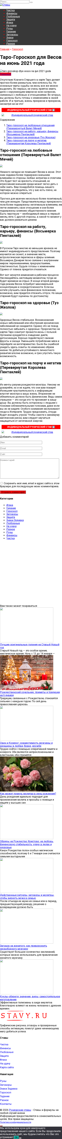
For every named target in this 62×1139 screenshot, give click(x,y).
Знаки (9, 37)
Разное (10, 43)
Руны (9, 28)
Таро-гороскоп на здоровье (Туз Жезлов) (30, 137)
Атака (9, 22)
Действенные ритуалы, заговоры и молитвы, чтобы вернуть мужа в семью (27, 897)
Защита (10, 19)
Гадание (11, 31)
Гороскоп (11, 40)
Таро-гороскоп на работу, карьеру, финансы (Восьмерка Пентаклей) (32, 133)
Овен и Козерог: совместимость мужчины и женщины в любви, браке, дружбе (26, 744)
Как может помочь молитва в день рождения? (28, 793)
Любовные (13, 16)
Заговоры (12, 34)
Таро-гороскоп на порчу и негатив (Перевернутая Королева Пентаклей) (28, 142)
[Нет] (20, 1138)
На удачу (11, 25)
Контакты (6, 1103)
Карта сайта (7, 1067)
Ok (16, 1137)
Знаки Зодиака (15, 520)
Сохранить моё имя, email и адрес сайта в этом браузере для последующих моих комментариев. (29, 485)
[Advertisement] (31, 573)
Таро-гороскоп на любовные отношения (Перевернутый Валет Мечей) (30, 127)
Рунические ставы (20, 1109)
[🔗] (31, 115)
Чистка (10, 10)
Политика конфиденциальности (15, 1122)
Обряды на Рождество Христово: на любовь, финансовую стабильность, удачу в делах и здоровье (27, 844)
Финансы (11, 13)
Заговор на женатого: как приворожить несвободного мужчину (23, 947)
